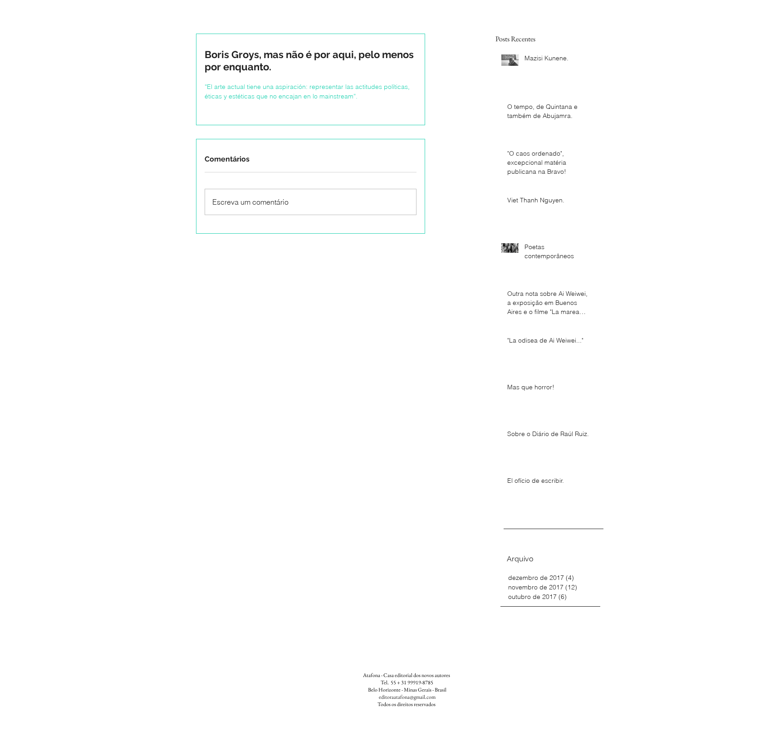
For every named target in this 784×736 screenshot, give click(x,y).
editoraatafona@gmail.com (407, 697)
